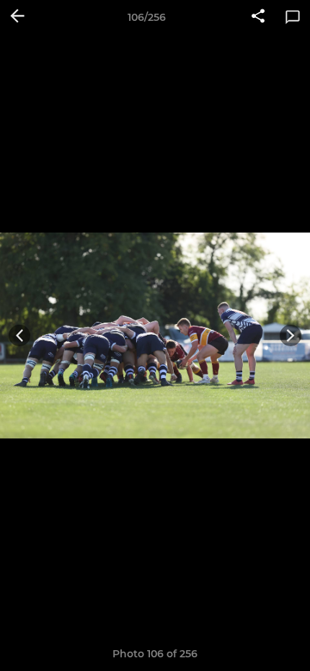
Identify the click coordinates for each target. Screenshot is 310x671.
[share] (258, 17)
